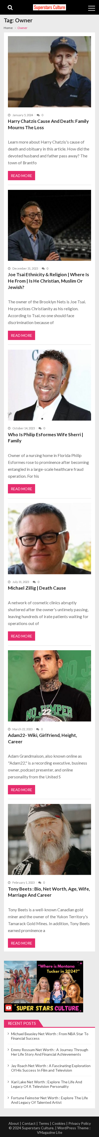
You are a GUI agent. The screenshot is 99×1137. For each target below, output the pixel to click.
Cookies (58, 1123)
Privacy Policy (79, 1123)
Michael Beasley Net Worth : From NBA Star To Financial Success (49, 1035)
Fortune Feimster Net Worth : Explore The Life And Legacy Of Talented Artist (49, 1100)
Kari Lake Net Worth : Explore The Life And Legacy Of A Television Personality (46, 1084)
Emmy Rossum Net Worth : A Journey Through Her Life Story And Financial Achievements (49, 1051)
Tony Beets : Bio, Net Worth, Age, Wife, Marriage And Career (49, 892)
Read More (21, 175)
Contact (29, 1123)
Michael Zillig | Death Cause (37, 588)
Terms (44, 1123)
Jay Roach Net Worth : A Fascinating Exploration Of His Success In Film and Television (51, 1067)
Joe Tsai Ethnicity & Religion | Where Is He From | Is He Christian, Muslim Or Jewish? (48, 281)
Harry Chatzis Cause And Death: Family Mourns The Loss (48, 124)
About (13, 1123)
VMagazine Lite (49, 1132)
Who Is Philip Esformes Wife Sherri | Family (45, 438)
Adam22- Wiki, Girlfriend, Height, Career (42, 738)
